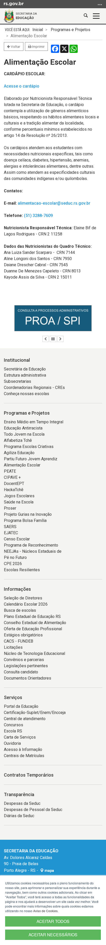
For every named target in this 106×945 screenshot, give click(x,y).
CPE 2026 (13, 563)
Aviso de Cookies (45, 911)
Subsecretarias (17, 381)
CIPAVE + (12, 477)
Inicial (37, 29)
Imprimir (38, 46)
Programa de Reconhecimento (31, 545)
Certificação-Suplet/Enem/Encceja (35, 712)
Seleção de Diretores (23, 598)
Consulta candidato (21, 672)
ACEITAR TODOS (53, 921)
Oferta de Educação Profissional (33, 628)
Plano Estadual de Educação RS (32, 616)
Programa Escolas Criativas (29, 446)
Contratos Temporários (29, 775)
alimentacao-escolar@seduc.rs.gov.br (54, 203)
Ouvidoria (12, 743)
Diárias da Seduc (19, 815)
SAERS (10, 526)
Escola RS (13, 731)
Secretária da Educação (25, 369)
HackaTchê (13, 489)
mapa (49, 870)
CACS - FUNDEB (18, 641)
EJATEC (11, 532)
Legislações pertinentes (26, 665)
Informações (17, 589)
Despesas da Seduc (22, 803)
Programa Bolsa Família (25, 520)
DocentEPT (14, 483)
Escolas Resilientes (22, 569)
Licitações (13, 647)
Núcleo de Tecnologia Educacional (34, 653)
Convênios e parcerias (24, 659)
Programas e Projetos (70, 29)
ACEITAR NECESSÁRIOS (53, 935)
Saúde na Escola (18, 502)
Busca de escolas (20, 610)
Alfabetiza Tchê (18, 440)
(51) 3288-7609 (38, 215)
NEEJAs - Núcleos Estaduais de (32, 551)
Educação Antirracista (23, 428)
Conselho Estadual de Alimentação (35, 622)
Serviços (13, 697)
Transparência (19, 794)
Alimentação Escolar (22, 465)
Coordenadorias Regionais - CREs (34, 387)
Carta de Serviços (20, 737)
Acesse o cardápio (21, 86)
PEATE (10, 471)
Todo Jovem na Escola (24, 434)
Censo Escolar (17, 539)
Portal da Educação (21, 706)
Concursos (13, 724)
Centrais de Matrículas (24, 755)
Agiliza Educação (19, 452)
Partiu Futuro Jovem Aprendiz (30, 458)
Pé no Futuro (15, 557)
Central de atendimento (25, 718)
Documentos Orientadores (27, 678)
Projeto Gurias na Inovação (28, 514)
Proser (10, 508)
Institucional (17, 360)
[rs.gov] (14, 4)
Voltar (15, 46)
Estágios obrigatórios (23, 635)
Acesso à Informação (23, 749)
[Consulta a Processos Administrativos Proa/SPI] (53, 318)
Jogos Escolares (19, 495)
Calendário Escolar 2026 (26, 604)
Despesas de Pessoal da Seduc (33, 809)
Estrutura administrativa (25, 375)
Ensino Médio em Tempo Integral (33, 421)
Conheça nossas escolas (26, 393)
